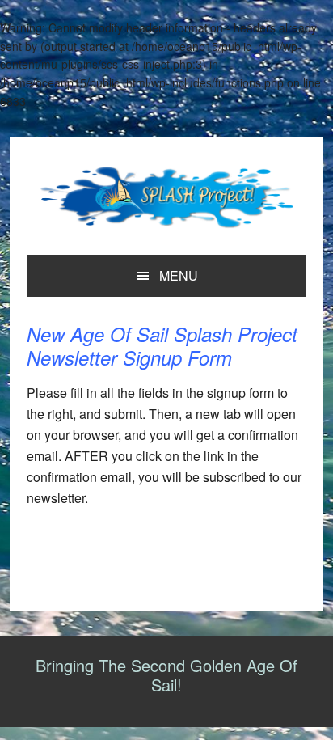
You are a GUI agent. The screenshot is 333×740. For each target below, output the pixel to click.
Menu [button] (178, 275)
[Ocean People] (166, 198)
